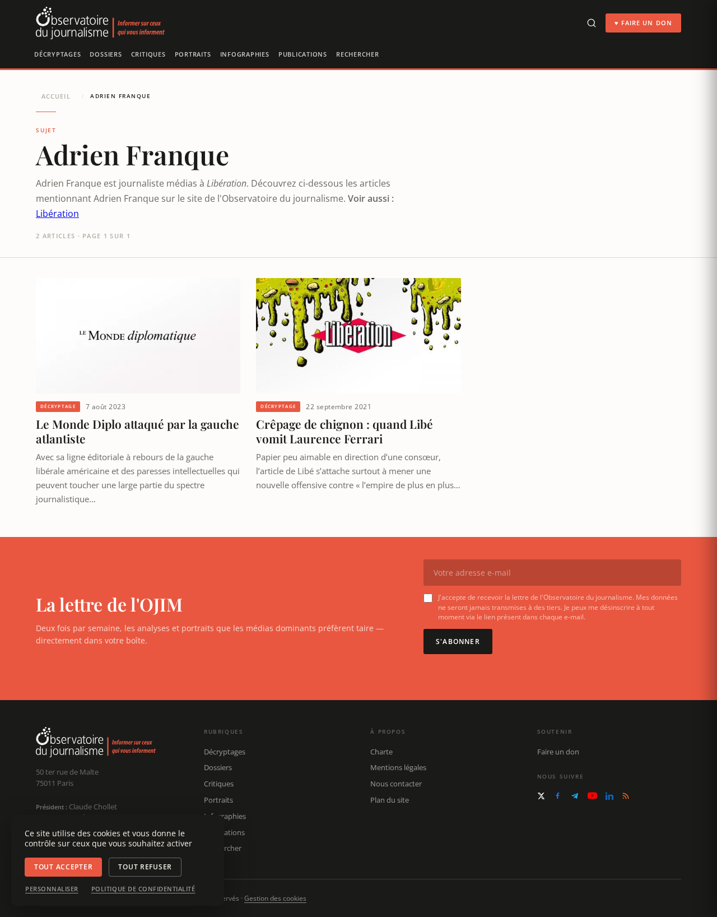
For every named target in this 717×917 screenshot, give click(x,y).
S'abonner (458, 641)
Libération (57, 213)
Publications (302, 54)
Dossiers (106, 54)
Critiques (148, 54)
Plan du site (389, 800)
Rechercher (357, 54)
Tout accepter (63, 867)
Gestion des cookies (275, 898)
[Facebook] (557, 795)
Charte (381, 752)
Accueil (56, 96)
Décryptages (57, 54)
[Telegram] (574, 796)
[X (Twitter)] (541, 796)
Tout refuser (145, 867)
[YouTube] (592, 796)
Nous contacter (396, 784)
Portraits (193, 54)
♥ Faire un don (643, 22)
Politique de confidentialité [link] (143, 889)
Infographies (244, 54)
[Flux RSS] (626, 796)
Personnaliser (51, 889)
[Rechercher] (591, 23)
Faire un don (558, 752)
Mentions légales (398, 767)
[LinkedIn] (609, 796)
